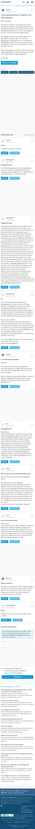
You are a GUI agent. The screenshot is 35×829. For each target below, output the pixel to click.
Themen (8, 5)
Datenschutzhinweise (10, 673)
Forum (3, 5)
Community (9, 791)
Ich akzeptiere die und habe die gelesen (15, 671)
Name (3, 642)
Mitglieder (17, 791)
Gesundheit (4, 72)
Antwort (5, 647)
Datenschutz (16, 822)
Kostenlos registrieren (9, 637)
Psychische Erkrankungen (26, 72)
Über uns (4, 792)
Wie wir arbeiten (19, 793)
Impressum (9, 822)
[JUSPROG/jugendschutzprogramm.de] (7, 815)
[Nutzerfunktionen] (28, 2)
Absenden (17, 677)
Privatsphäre (25, 822)
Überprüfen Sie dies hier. (27, 812)
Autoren (10, 793)
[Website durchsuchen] (24, 2)
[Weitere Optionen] (32, 10)
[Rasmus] (3, 10)
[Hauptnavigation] (32, 2)
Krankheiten (13, 72)
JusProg (22, 818)
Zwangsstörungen (20, 5)
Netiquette (25, 791)
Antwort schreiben (9, 63)
